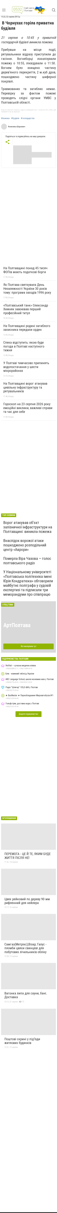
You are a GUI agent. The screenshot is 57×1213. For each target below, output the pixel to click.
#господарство (28, 118)
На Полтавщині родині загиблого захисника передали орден (26, 328)
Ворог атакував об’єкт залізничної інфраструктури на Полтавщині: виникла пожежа (27, 527)
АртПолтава (16, 625)
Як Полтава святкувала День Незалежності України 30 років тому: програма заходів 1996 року (27, 288)
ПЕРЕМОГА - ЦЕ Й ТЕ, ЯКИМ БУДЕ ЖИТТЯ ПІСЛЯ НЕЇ (27, 856)
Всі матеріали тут (28, 646)
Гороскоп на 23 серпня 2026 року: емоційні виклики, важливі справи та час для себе (27, 408)
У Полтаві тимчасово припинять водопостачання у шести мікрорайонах (26, 367)
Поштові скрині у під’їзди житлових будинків (22, 1041)
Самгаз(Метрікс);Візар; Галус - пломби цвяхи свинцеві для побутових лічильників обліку (25, 948)
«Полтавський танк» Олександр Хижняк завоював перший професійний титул (25, 309)
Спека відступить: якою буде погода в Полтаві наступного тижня (23, 346)
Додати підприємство (28, 714)
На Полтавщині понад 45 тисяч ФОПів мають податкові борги (25, 270)
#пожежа (5, 118)
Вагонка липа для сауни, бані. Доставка (25, 995)
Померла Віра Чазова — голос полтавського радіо (27, 560)
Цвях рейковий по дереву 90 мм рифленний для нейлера (27, 901)
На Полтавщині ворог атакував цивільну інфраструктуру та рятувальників (25, 387)
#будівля (15, 118)
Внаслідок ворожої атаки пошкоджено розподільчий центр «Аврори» (24, 545)
